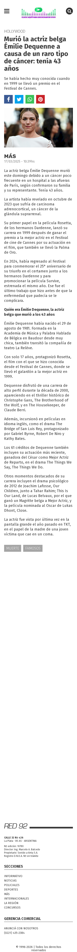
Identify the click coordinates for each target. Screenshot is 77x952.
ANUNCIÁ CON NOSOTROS (21, 928)
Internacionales (16, 898)
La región (11, 903)
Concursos (12, 907)
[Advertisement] (38, 596)
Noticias (10, 880)
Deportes (11, 889)
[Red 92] (38, 11)
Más (7, 894)
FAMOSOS (32, 548)
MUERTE (12, 548)
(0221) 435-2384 (14, 933)
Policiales (12, 885)
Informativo (13, 876)
